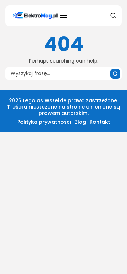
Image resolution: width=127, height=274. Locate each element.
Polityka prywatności (44, 121)
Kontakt (100, 121)
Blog (80, 121)
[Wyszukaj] (115, 74)
